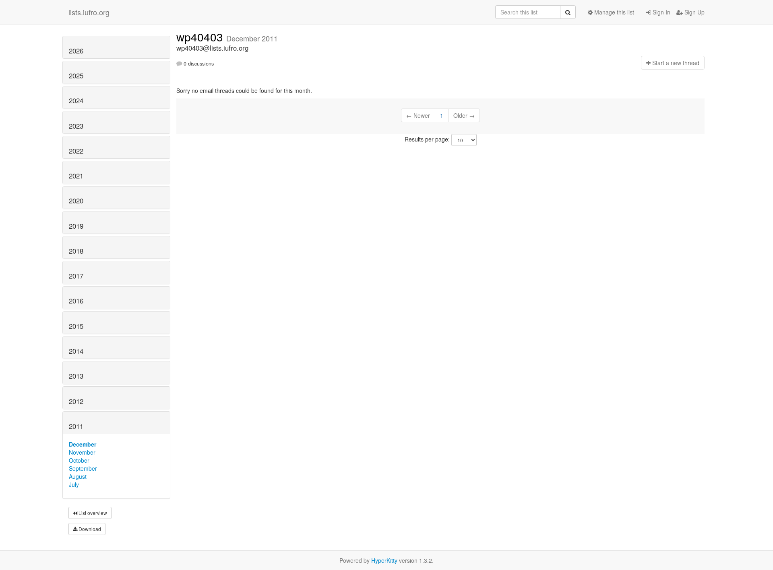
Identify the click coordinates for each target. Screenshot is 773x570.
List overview (92, 512)
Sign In (660, 12)
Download (89, 528)
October (79, 460)
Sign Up (694, 12)
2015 (76, 326)
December (82, 444)
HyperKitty (384, 560)
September (83, 468)
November (82, 452)
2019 (76, 226)
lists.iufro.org (89, 12)
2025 (76, 75)
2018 (76, 251)
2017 (76, 276)
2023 (76, 126)
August (78, 476)
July (74, 484)
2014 (76, 351)
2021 (76, 175)
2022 (76, 151)
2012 (76, 401)
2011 (76, 426)
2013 (76, 376)
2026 (76, 50)
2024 (76, 100)
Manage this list (613, 12)
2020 (76, 200)
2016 (76, 301)
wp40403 (201, 37)
